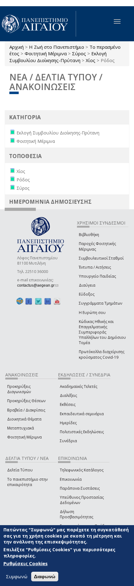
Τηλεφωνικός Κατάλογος (81, 470)
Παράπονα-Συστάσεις (80, 488)
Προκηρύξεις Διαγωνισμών (19, 389)
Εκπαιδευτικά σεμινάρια (82, 413)
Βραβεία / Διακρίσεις (26, 410)
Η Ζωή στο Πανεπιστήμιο (56, 47)
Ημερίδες (68, 422)
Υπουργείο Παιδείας (97, 276)
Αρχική (16, 47)
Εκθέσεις (67, 404)
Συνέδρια (68, 440)
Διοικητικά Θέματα (24, 419)
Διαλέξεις (68, 395)
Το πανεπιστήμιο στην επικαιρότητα (27, 482)
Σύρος (79, 53)
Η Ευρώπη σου (92, 312)
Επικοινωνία (71, 479)
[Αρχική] (38, 24)
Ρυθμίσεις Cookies (25, 563)
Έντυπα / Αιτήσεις (95, 267)
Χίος (90, 60)
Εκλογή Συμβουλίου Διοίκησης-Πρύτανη (58, 56)
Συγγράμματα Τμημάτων (100, 303)
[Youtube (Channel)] (57, 301)
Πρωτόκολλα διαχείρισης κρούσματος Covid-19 (101, 354)
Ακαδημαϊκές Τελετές (78, 386)
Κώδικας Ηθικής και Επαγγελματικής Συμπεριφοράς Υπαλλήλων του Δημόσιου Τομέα (102, 332)
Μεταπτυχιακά (20, 428)
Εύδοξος (86, 294)
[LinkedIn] (47, 301)
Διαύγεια (87, 285)
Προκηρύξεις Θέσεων (26, 400)
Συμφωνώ (16, 576)
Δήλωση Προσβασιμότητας (76, 514)
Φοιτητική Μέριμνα (46, 53)
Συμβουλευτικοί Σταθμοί (101, 258)
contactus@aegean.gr (37, 285)
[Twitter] (38, 301)
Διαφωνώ (44, 576)
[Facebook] (28, 301)
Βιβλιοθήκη (89, 234)
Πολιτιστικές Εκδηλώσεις (82, 431)
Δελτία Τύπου (20, 470)
